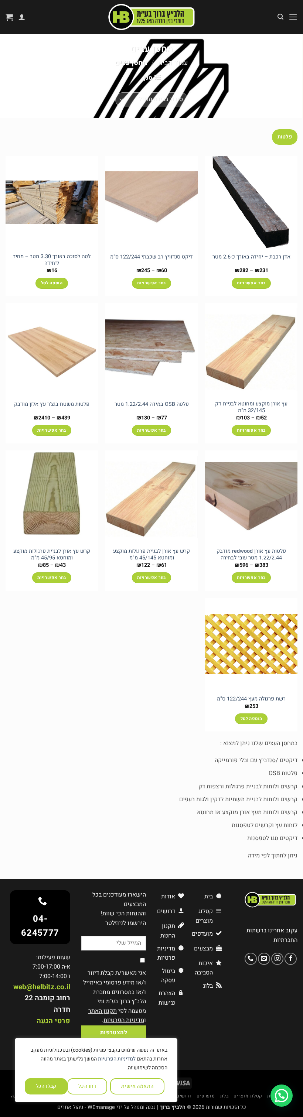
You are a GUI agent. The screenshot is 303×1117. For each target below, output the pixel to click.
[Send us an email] (264, 959)
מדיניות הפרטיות (123, 1020)
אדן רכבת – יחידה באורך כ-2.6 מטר (251, 257)
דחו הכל (87, 1086)
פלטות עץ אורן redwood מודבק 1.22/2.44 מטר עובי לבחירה (251, 555)
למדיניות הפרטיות (117, 1059)
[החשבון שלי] (21, 17)
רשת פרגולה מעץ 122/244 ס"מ (251, 699)
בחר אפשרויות (251, 283)
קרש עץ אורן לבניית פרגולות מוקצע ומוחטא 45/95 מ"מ (51, 555)
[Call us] (251, 959)
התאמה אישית (137, 1086)
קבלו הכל (46, 1086)
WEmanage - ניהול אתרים (86, 1107)
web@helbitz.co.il (41, 987)
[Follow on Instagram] (277, 959)
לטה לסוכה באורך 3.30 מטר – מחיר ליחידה (52, 260)
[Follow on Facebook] (291, 959)
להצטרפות (113, 1032)
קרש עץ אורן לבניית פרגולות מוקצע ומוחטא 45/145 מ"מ (151, 555)
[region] (96, 1070)
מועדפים (206, 1096)
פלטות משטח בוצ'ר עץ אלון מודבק (51, 404)
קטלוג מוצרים (248, 1096)
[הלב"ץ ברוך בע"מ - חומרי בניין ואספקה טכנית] (152, 17)
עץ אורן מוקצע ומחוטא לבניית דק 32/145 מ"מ (251, 407)
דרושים (184, 1096)
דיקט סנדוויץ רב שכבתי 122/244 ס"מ (151, 257)
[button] (293, 17)
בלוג (224, 1096)
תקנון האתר (102, 1011)
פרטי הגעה (53, 1021)
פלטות (285, 137)
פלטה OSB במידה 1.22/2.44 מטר (152, 404)
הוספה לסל (51, 283)
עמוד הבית (173, 63)
